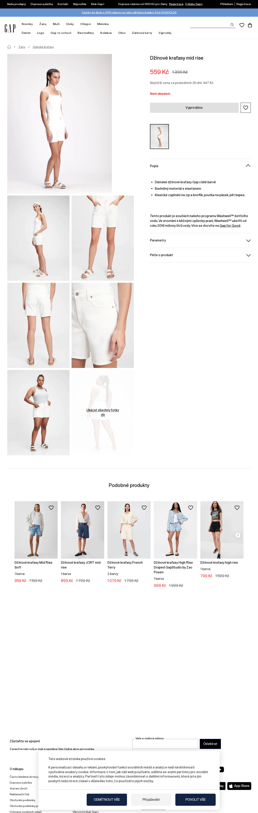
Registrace (176, 4)
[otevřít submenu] (35, 24)
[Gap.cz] (10, 28)
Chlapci (85, 24)
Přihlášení (226, 4)
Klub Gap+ (98, 4)
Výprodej (165, 32)
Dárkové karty (142, 32)
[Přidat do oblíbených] (51, 507)
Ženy (43, 24)
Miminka (103, 24)
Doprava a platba (42, 4)
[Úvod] (9, 47)
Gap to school (61, 32)
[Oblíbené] (241, 25)
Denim (26, 32)
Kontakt (63, 4)
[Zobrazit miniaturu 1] (38, 238)
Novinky (27, 24)
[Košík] (250, 25)
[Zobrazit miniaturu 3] (38, 325)
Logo (40, 32)
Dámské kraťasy (43, 47)
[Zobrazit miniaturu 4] (103, 325)
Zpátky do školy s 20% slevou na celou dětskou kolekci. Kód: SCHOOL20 (129, 12)
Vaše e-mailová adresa (149, 738)
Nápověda (79, 4)
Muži (56, 24)
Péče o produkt (161, 255)
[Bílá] (159, 136)
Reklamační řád (19, 794)
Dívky (70, 24)
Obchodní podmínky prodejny (28, 806)
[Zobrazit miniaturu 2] (103, 238)
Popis (154, 166)
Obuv (122, 32)
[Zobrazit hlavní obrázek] (59, 124)
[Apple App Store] (239, 786)
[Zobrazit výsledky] (232, 24)
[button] (246, 108)
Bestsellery (86, 32)
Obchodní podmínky (22, 800)
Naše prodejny (16, 4)
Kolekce (106, 32)
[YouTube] (220, 769)
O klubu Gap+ (194, 4)
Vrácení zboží (18, 788)
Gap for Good (230, 225)
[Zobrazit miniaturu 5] (38, 412)
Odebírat (210, 744)
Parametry (158, 240)
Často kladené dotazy (24, 776)
